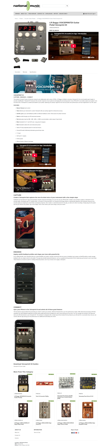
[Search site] (67, 6)
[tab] (18, 72)
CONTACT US (40, 13)
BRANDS (17, 13)
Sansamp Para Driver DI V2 (86, 396)
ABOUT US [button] (23, 13)
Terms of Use (37, 432)
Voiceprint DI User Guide (19, 366)
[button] (89, 13)
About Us (17, 432)
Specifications (33, 72)
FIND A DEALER (32, 13)
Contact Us (17, 435)
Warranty (25, 72)
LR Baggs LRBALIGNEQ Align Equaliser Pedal (87, 423)
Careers (17, 438)
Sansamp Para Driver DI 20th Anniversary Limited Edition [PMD (65, 397)
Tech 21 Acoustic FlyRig (42, 396)
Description (17, 72)
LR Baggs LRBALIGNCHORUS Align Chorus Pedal (65, 423)
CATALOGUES (48, 13)
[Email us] (72, 433)
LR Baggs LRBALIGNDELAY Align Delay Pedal (22, 423)
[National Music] (27, 5)
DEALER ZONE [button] (63, 13)
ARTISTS (56, 13)
